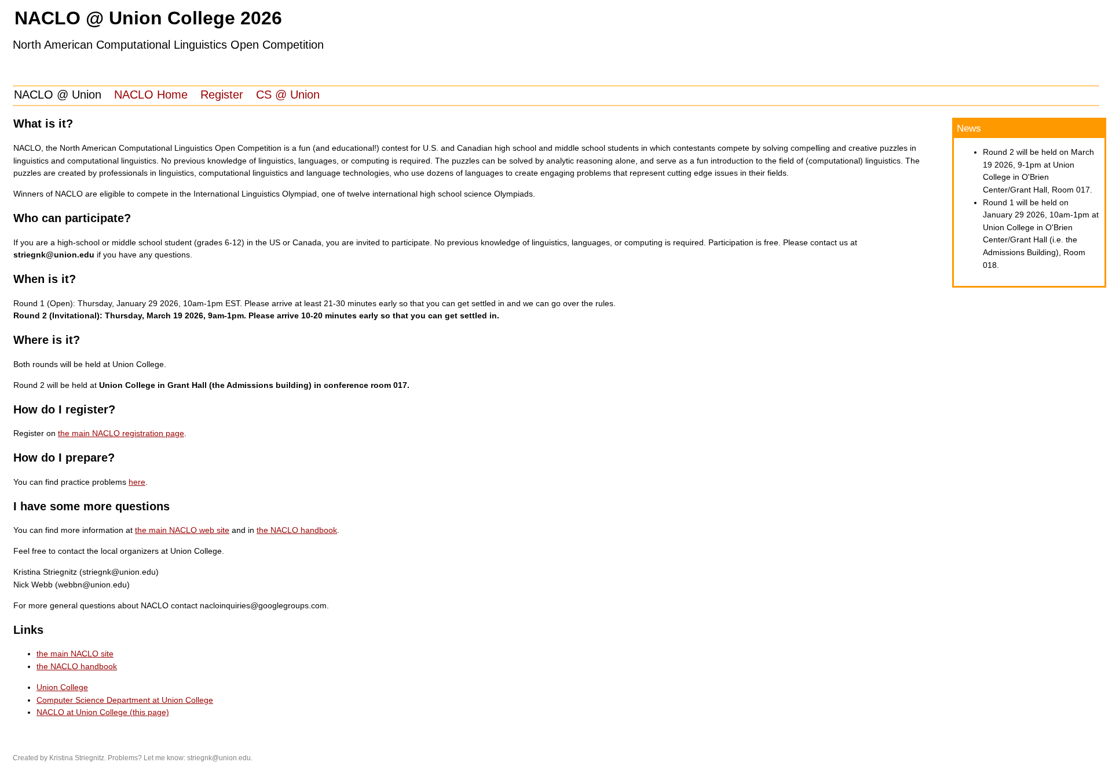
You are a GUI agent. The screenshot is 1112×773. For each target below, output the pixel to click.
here (137, 482)
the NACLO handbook (297, 530)
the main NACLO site (75, 653)
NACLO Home (151, 94)
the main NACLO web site (182, 530)
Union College (62, 687)
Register (221, 94)
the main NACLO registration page (121, 433)
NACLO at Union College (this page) (102, 712)
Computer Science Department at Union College (124, 700)
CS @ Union (288, 94)
